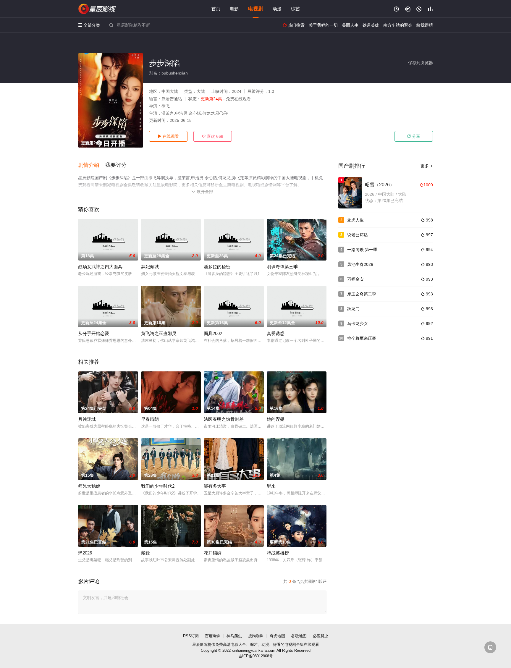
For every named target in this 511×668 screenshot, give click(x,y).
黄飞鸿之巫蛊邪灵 (159, 333)
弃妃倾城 (150, 266)
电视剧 (255, 9)
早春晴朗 (150, 419)
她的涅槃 (275, 419)
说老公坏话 (357, 234)
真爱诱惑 (275, 333)
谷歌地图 (299, 636)
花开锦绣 (212, 552)
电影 (234, 8)
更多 (427, 166)
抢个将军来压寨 (361, 338)
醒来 (271, 486)
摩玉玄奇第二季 (361, 294)
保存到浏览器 (420, 62)
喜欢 (212, 136)
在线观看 (168, 136)
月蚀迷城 (87, 419)
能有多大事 (215, 486)
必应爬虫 (320, 636)
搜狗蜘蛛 (255, 636)
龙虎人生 (355, 220)
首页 (215, 8)
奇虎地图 (277, 636)
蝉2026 (85, 552)
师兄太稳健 (89, 486)
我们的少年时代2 (157, 486)
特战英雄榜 (278, 552)
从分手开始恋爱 (93, 333)
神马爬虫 (234, 636)
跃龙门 (353, 308)
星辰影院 (200, 644)
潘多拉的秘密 (217, 266)
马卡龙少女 (357, 323)
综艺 (295, 8)
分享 (413, 136)
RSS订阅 (191, 636)
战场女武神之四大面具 (100, 266)
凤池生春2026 (360, 264)
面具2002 (213, 333)
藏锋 (145, 552)
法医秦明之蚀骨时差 (224, 419)
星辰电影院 (97, 9)
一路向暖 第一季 (362, 249)
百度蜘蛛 (212, 636)
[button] (91, 165)
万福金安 (355, 279)
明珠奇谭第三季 (282, 266)
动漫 (277, 8)
